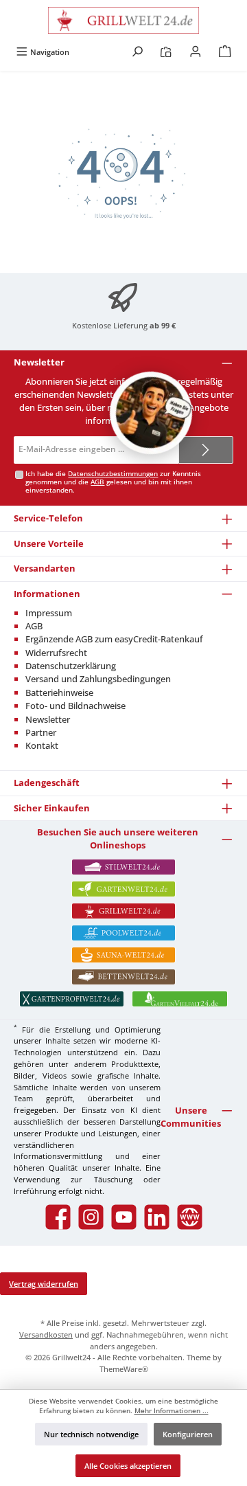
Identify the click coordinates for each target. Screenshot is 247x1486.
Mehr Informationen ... (171, 1410)
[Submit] (205, 450)
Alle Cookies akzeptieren (128, 1466)
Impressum (48, 613)
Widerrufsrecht (56, 652)
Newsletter (47, 719)
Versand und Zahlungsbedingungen (98, 679)
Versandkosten (46, 1334)
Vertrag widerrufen (43, 1284)
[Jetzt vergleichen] (166, 52)
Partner (40, 732)
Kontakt (41, 745)
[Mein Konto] (195, 52)
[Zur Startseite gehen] (123, 20)
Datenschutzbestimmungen (113, 473)
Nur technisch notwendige (91, 1434)
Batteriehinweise (59, 692)
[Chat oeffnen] (151, 413)
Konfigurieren (188, 1434)
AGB (97, 481)
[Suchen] (137, 52)
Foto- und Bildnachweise (75, 705)
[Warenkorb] (225, 52)
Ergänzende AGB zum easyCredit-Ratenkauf (114, 639)
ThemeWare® (123, 1369)
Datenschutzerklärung (70, 666)
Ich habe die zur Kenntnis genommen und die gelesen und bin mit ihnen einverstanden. (113, 482)
